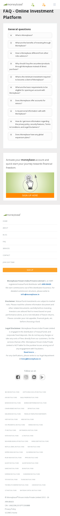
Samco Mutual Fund (12, 468)
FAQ (4, 241)
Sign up (30, 270)
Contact (6, 255)
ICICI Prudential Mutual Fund (15, 425)
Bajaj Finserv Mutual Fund (29, 397)
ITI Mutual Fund (10, 430)
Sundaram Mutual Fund (31, 474)
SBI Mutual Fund (27, 468)
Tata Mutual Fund (11, 479)
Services (6, 248)
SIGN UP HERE (30, 195)
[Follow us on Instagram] (26, 377)
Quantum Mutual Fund (30, 463)
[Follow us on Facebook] (18, 377)
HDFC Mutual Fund (11, 419)
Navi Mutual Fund (34, 447)
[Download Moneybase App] (42, 377)
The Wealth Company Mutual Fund (16, 485)
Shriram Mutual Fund (12, 474)
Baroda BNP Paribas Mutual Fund (35, 403)
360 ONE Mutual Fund (12, 392)
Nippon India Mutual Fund (14, 452)
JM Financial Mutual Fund (28, 430)
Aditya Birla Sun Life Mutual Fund (34, 392)
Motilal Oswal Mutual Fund (14, 447)
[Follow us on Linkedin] (34, 377)
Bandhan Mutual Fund (13, 403)
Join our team (8, 262)
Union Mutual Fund (38, 485)
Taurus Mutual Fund (28, 479)
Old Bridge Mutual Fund (34, 452)
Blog (5, 235)
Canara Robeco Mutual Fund (14, 408)
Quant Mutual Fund (12, 463)
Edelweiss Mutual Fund (13, 414)
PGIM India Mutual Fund (13, 458)
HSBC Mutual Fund (27, 419)
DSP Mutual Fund (33, 408)
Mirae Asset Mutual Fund (40, 441)
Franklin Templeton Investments (35, 414)
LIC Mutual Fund (27, 436)
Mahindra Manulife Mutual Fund (16, 441)
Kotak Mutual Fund (11, 436)
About (5, 228)
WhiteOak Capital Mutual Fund (30, 490)
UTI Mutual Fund (10, 490)
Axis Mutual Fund (11, 397)
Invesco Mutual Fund (35, 425)
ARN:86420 (9, 501)
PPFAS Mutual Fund (31, 458)
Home (5, 221)
